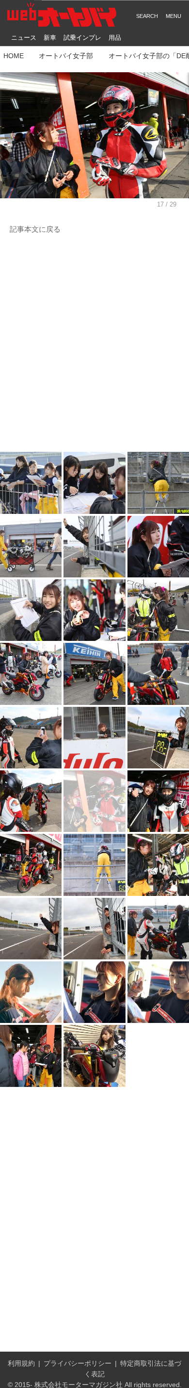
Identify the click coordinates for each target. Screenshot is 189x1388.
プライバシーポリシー (77, 1363)
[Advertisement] (94, 343)
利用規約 (21, 1363)
